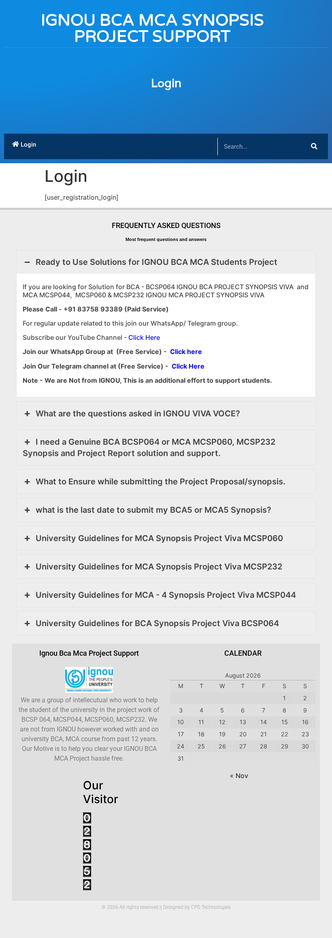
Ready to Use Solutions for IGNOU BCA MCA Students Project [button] (156, 262)
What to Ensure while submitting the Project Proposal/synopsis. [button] (160, 481)
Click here (186, 351)
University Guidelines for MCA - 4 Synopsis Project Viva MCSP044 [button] (166, 595)
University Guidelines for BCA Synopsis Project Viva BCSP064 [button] (157, 623)
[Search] (314, 146)
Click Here (144, 337)
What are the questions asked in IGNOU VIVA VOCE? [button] (138, 413)
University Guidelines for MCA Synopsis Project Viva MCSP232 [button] (159, 566)
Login (166, 83)
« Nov (239, 776)
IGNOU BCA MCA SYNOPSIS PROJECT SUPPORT (152, 28)
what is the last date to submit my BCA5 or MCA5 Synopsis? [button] (153, 510)
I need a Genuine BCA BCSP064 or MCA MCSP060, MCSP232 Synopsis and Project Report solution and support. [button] (149, 447)
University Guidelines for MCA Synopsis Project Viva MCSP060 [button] (159, 538)
